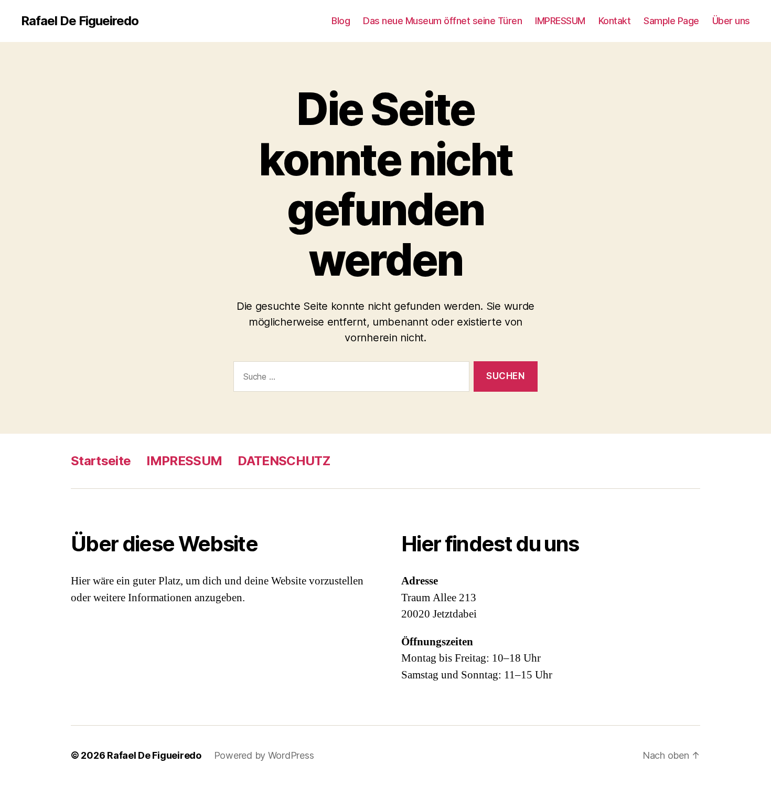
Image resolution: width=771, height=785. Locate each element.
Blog (340, 20)
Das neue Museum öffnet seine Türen (442, 20)
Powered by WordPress (264, 755)
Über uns (731, 20)
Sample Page (671, 20)
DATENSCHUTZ (284, 460)
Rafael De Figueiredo (79, 21)
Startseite (101, 460)
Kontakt (614, 20)
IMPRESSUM (560, 20)
